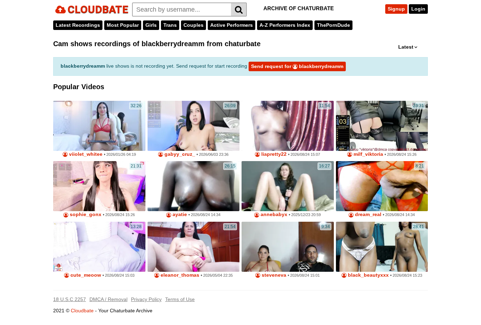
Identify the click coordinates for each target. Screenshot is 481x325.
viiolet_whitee (85, 154)
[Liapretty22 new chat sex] (288, 126)
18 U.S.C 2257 (69, 299)
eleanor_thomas (179, 275)
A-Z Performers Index (285, 25)
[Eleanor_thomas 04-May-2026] (194, 247)
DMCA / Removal (108, 299)
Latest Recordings (78, 25)
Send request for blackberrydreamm (297, 66)
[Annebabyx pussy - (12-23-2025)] (288, 186)
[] (239, 9)
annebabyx (273, 214)
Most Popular (123, 25)
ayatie (179, 214)
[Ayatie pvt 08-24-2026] (194, 186)
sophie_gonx (84, 214)
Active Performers (231, 25)
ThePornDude (333, 25)
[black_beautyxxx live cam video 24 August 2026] (382, 247)
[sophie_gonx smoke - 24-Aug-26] (99, 186)
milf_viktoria (367, 154)
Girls (151, 25)
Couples (193, 25)
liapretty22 (273, 154)
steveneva (273, 275)
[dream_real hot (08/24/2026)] (382, 186)
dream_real (367, 214)
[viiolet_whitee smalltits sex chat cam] (99, 126)
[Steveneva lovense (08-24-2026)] (288, 247)
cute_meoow (85, 275)
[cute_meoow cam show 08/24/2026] (99, 247)
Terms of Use (180, 299)
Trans (170, 25)
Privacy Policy (146, 299)
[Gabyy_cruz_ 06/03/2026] (194, 126)
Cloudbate (82, 310)
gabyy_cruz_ (179, 154)
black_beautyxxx (367, 275)
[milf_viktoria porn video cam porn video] (382, 126)
